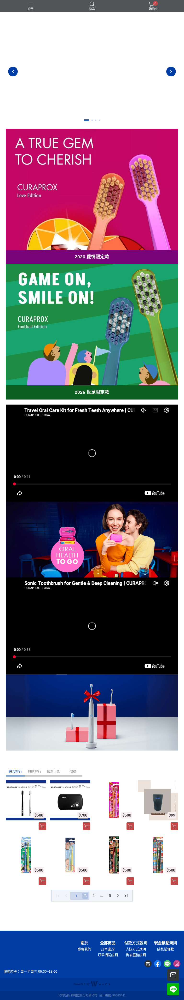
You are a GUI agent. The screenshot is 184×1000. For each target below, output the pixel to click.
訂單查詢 (108, 949)
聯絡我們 (84, 949)
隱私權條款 (165, 949)
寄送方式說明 (136, 949)
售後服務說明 (136, 955)
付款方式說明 (135, 943)
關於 (84, 943)
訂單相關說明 (108, 955)
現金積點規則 (165, 943)
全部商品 (107, 943)
